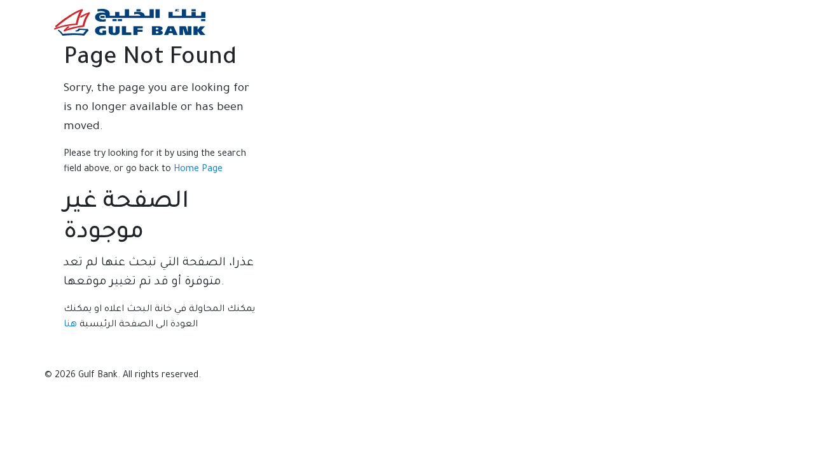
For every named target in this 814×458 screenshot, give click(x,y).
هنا (70, 325)
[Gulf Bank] (129, 22)
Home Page (198, 170)
